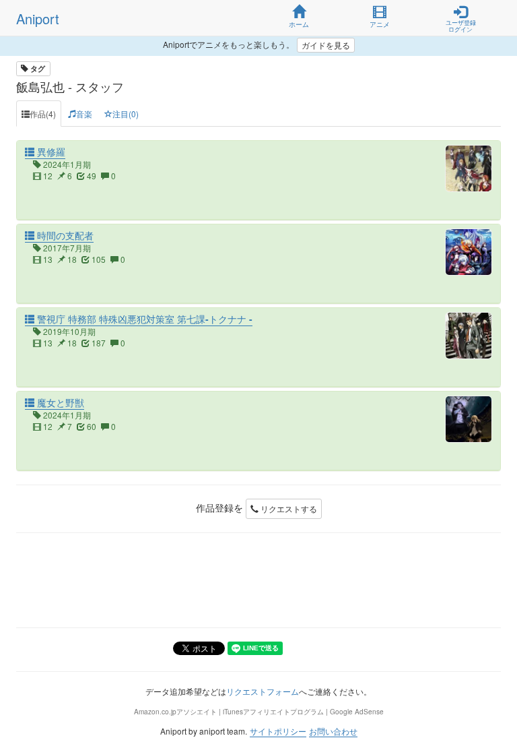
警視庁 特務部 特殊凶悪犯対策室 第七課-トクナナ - (143, 319)
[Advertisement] (258, 580)
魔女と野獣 (59, 402)
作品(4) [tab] (43, 113)
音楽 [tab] (84, 113)
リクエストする (287, 508)
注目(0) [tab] (125, 113)
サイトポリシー (278, 731)
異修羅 (49, 151)
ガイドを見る (326, 45)
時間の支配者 (64, 235)
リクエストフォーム (262, 691)
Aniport (37, 18)
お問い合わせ (333, 731)
